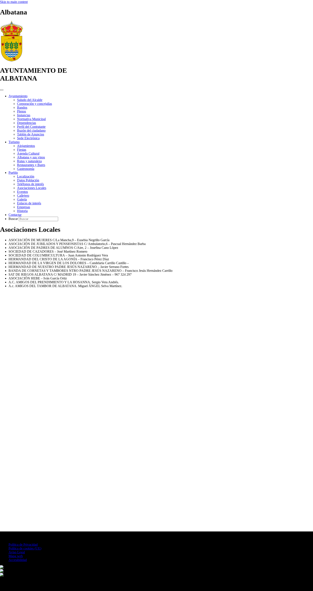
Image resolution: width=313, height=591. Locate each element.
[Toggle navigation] (1, 90)
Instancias (23, 115)
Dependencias (26, 123)
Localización (25, 176)
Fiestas (21, 149)
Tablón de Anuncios (30, 134)
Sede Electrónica (28, 138)
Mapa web (16, 556)
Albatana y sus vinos (31, 157)
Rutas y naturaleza (29, 161)
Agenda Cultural (28, 153)
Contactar (15, 214)
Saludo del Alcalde (29, 100)
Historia (22, 211)
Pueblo (13, 172)
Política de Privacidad (23, 544)
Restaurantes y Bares (31, 165)
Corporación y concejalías (34, 103)
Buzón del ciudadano (31, 130)
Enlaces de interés (29, 203)
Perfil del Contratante (31, 126)
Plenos (21, 111)
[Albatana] (11, 60)
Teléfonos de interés (30, 184)
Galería (22, 199)
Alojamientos (26, 146)
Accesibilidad (18, 560)
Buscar (14, 219)
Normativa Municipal (31, 119)
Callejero (23, 195)
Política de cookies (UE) (25, 548)
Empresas (23, 207)
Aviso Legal (17, 552)
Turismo (14, 142)
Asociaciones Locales (31, 188)
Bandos (22, 107)
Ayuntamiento (18, 96)
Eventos (22, 192)
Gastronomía (25, 169)
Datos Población (28, 180)
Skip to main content (14, 2)
